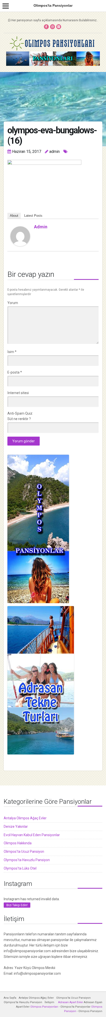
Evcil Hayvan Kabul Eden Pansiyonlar (32, 835)
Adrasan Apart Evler (70, 1002)
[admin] (20, 236)
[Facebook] (46, 26)
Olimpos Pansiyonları (44, 1006)
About (14, 215)
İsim (12, 352)
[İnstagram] (52, 26)
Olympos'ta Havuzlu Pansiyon (27, 860)
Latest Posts (33, 215)
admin (40, 226)
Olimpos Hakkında (18, 843)
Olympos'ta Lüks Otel (20, 868)
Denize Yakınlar (16, 826)
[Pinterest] (58, 26)
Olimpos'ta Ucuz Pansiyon (24, 851)
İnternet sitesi (18, 393)
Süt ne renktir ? (19, 419)
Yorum (12, 303)
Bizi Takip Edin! (17, 905)
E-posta (14, 372)
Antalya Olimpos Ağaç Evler (25, 818)
